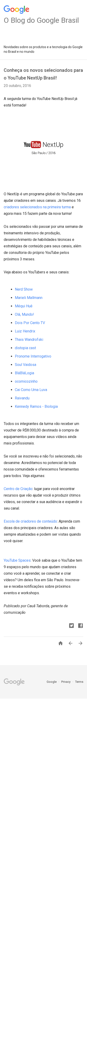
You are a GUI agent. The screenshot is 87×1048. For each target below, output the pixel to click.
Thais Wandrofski (29, 339)
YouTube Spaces (17, 560)
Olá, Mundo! (24, 314)
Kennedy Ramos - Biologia (36, 406)
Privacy (66, 681)
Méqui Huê (23, 306)
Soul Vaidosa (25, 364)
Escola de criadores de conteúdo (30, 521)
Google (52, 681)
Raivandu (22, 398)
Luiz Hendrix (25, 331)
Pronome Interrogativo (33, 356)
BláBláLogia (24, 373)
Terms (79, 681)
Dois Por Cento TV (30, 323)
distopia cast (25, 348)
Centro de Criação (18, 489)
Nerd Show (24, 289)
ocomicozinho (26, 381)
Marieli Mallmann (28, 297)
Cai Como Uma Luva (31, 390)
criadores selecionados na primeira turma (37, 207)
